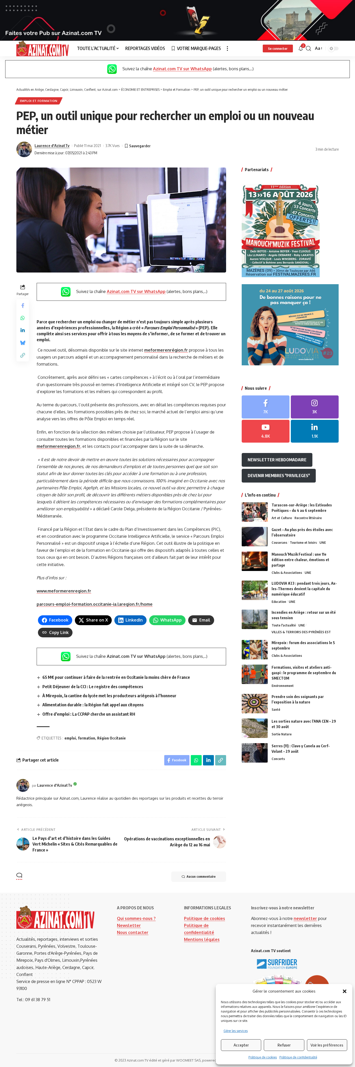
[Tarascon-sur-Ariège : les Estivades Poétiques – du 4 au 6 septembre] (255, 512)
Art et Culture (282, 518)
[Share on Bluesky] (22, 343)
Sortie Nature (282, 734)
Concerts (278, 759)
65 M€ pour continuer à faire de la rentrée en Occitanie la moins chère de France (116, 677)
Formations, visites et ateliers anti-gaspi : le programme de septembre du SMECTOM (304, 672)
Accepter (241, 1045)
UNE (322, 542)
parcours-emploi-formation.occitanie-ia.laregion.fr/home (95, 604)
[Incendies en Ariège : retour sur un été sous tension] (255, 619)
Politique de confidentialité (298, 1057)
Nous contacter (132, 932)
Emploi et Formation (38, 101)
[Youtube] (266, 431)
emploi (70, 738)
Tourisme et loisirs (303, 542)
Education (279, 601)
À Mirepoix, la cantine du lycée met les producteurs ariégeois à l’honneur (109, 695)
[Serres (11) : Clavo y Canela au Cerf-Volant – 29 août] (255, 753)
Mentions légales (202, 939)
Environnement (283, 686)
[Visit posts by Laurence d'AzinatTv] (24, 149)
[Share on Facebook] (22, 305)
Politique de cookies (262, 1057)
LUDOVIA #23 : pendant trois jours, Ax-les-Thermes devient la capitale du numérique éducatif (304, 588)
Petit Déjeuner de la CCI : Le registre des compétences (92, 686)
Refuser (284, 1045)
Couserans (279, 542)
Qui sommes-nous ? (136, 918)
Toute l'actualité (284, 625)
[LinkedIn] (315, 431)
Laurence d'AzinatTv (52, 145)
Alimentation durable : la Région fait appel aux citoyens (93, 704)
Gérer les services (235, 1031)
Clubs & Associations (287, 572)
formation (86, 738)
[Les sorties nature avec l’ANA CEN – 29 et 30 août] (255, 728)
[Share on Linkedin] (22, 330)
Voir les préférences (327, 1045)
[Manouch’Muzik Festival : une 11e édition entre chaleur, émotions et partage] (255, 561)
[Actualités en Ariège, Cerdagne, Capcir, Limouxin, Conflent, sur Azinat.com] (42, 48)
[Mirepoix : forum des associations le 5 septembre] (255, 649)
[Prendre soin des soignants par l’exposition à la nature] (255, 703)
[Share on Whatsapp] (22, 318)
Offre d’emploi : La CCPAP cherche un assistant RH (88, 714)
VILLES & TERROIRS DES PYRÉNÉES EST (301, 632)
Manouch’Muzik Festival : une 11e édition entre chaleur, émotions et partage (300, 559)
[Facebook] (266, 407)
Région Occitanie (111, 738)
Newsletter (129, 925)
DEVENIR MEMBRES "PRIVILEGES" (279, 475)
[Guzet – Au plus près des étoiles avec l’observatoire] (255, 536)
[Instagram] (315, 407)
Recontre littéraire (308, 518)
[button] (344, 991)
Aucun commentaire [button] (201, 876)
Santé (276, 709)
